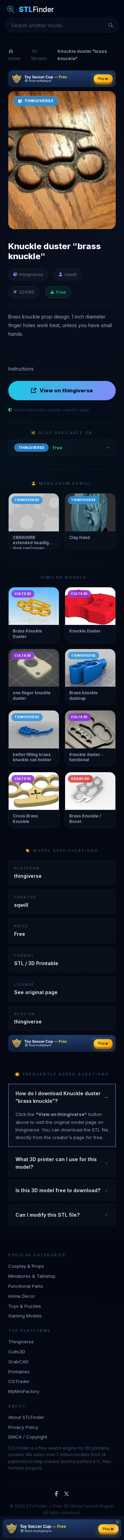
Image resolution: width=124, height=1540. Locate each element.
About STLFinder (26, 1417)
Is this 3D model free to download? (58, 1190)
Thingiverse (21, 1341)
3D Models (39, 54)
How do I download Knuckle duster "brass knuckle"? (58, 1097)
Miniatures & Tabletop (31, 1276)
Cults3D (16, 1351)
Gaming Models (25, 1315)
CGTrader (19, 1381)
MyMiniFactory (23, 1391)
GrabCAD (18, 1361)
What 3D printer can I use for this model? (56, 1163)
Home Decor (21, 1296)
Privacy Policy (23, 1427)
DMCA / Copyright (27, 1437)
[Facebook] (56, 1494)
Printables (19, 1371)
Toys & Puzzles (24, 1306)
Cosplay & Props (26, 1266)
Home (14, 58)
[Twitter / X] (66, 1494)
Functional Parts (25, 1286)
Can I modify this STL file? (48, 1215)
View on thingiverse (66, 390)
